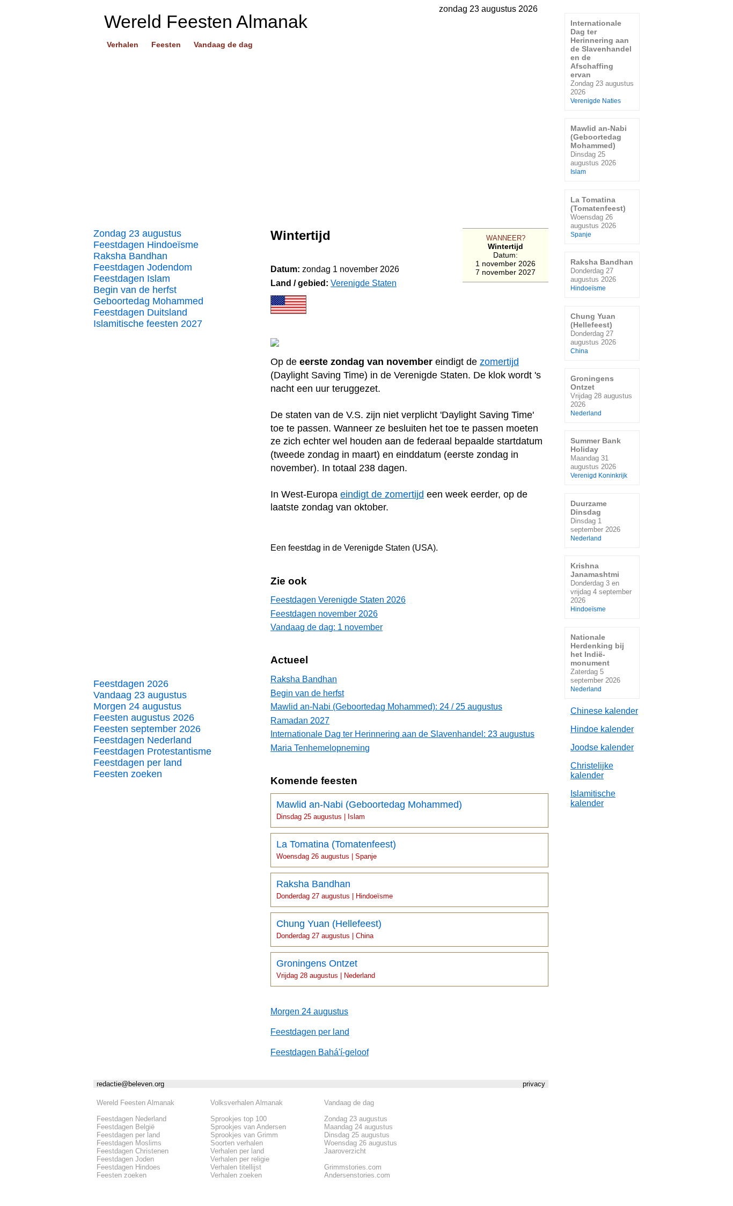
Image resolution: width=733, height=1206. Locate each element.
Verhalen (122, 44)
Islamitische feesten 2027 (147, 323)
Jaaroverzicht (345, 1151)
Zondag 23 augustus (137, 233)
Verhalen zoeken (236, 1175)
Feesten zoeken (127, 774)
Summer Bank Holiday (598, 457)
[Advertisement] (320, 135)
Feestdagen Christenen (132, 1151)
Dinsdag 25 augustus (357, 1135)
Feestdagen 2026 (130, 683)
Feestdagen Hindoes (128, 1167)
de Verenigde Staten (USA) (384, 547)
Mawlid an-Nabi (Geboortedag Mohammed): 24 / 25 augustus (386, 706)
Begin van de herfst (135, 289)
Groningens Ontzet (325, 969)
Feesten (166, 44)
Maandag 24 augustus (358, 1127)
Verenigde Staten (364, 283)
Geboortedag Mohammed (148, 301)
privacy (534, 1084)
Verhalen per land (237, 1151)
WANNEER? (505, 238)
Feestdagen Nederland (142, 740)
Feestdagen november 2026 (324, 613)
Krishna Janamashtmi (601, 586)
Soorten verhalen (236, 1143)
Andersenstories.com (357, 1175)
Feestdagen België (126, 1127)
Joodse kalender (602, 747)
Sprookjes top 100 (238, 1119)
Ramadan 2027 (299, 720)
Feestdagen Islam (131, 278)
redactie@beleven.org (130, 1084)
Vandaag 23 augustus (140, 695)
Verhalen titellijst (235, 1167)
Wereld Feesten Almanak (135, 1103)
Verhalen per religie (239, 1159)
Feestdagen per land (137, 762)
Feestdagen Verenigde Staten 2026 (338, 599)
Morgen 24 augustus (137, 706)
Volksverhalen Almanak (246, 1103)
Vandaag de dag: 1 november (326, 627)
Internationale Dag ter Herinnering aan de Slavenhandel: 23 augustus (402, 734)
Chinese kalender (604, 710)
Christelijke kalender (591, 770)
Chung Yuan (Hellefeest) (329, 929)
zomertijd (499, 361)
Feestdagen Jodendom (142, 267)
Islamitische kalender (592, 798)
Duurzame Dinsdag (595, 520)
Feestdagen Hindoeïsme (146, 244)
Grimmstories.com (353, 1167)
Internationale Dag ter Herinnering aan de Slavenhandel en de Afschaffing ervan (602, 61)
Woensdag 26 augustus (360, 1143)
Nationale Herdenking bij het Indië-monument (597, 662)
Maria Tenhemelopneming (320, 747)
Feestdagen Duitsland (140, 312)
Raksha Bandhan (130, 256)
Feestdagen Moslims (129, 1143)
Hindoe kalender (602, 729)
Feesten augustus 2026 (143, 717)
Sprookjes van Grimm (244, 1135)
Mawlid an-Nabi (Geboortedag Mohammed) (369, 810)
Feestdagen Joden (125, 1159)
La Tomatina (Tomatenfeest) (336, 849)
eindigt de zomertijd (382, 494)
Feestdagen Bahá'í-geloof (319, 1052)
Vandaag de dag (223, 44)
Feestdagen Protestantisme (152, 751)
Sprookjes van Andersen (248, 1127)
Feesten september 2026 (147, 728)
